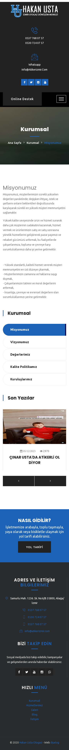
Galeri (34, 709)
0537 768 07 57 (34, 38)
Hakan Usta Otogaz (30, 742)
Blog (34, 714)
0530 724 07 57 (34, 42)
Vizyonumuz (19, 342)
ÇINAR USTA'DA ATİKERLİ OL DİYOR (34, 460)
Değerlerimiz (20, 354)
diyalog (54, 742)
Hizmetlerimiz (34, 705)
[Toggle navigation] (61, 99)
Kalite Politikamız (23, 366)
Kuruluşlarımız (21, 379)
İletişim (34, 719)
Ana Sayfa (14, 142)
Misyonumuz (19, 329)
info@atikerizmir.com (34, 69)
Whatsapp (35, 64)
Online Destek (22, 99)
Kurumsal (33, 142)
